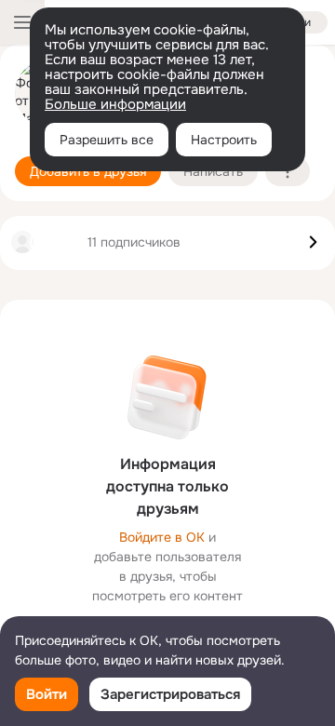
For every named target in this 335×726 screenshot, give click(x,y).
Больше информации (115, 104)
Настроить (224, 139)
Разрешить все (107, 139)
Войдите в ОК (162, 537)
